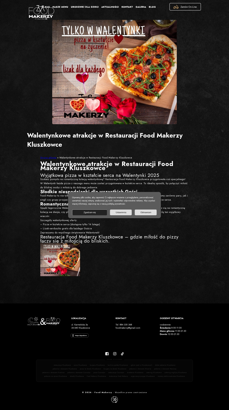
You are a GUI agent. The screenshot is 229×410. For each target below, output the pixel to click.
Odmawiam (145, 212)
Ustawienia (121, 212)
